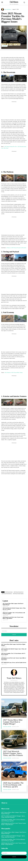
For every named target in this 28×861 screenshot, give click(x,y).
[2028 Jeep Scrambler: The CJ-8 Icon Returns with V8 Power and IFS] (14, 771)
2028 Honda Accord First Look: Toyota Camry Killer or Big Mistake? (13, 823)
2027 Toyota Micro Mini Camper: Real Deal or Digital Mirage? (12, 722)
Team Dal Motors (7, 9)
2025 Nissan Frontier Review (7, 593)
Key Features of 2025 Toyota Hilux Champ (14, 372)
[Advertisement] (14, 110)
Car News (4, 45)
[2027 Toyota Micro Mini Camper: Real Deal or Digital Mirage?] (14, 708)
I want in (14, 634)
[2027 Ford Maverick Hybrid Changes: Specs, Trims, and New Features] (14, 739)
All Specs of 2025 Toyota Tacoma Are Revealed (16, 247)
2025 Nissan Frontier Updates (18, 593)
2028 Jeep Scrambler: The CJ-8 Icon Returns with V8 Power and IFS (14, 613)
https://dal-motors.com (14, 680)
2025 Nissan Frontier (9, 592)
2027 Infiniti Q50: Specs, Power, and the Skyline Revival (13, 662)
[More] (23, 53)
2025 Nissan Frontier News (18, 592)
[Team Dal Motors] (2, 9)
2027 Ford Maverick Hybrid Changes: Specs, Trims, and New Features (13, 649)
